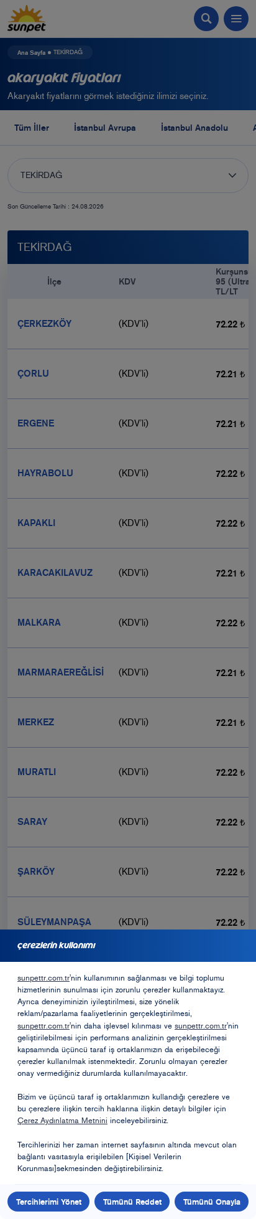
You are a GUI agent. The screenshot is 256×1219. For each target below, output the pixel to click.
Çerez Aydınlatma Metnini (62, 1120)
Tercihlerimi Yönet (48, 1202)
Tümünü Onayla (211, 1202)
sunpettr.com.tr (43, 977)
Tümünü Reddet (132, 1202)
